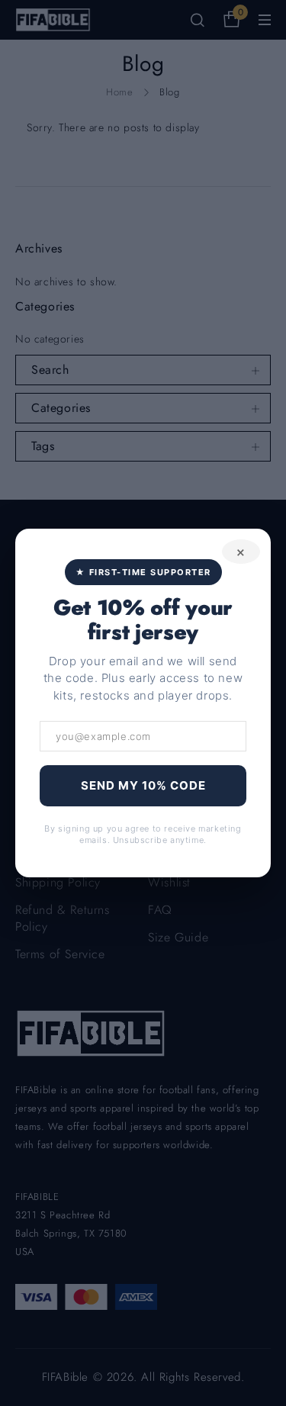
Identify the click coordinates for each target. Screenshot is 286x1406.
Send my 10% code (143, 785)
